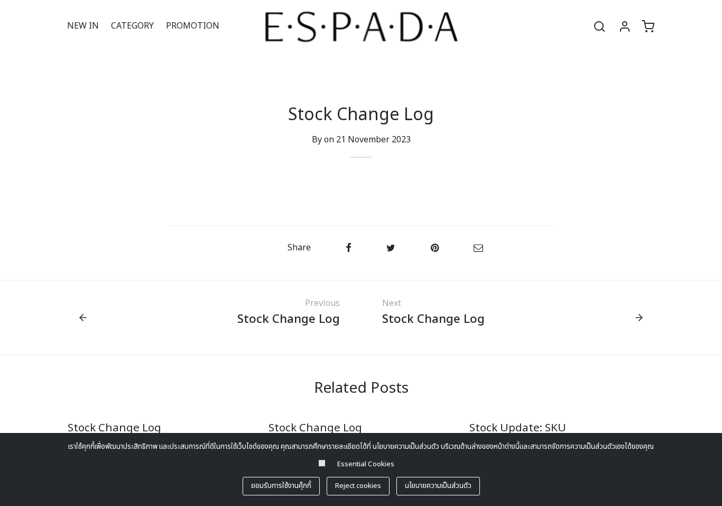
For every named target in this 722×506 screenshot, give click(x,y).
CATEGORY (132, 26)
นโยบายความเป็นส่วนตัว (438, 486)
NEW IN (83, 26)
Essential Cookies (365, 464)
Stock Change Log (114, 428)
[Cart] (648, 26)
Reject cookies (358, 486)
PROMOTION (192, 26)
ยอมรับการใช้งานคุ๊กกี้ (281, 486)
